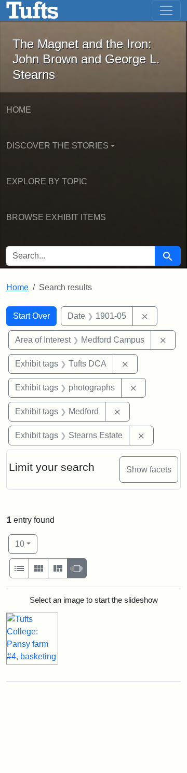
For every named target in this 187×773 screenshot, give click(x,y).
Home (18, 109)
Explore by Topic (46, 181)
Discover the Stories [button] (57, 145)
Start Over (31, 315)
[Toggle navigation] (166, 10)
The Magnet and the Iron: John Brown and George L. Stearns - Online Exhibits (32, 10)
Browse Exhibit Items (56, 217)
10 (26, 543)
